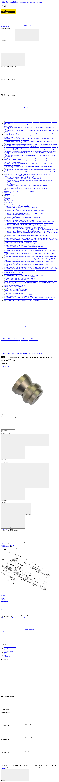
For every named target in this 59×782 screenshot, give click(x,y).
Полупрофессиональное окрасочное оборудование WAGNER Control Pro (23, 276)
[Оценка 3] (13, 481)
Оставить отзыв (5, 366)
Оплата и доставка (13, 2)
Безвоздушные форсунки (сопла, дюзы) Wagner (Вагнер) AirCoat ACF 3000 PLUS (28, 188)
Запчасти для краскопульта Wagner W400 (17, 212)
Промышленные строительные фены (13, 293)
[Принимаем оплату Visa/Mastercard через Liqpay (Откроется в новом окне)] (14, 617)
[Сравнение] (13, 59)
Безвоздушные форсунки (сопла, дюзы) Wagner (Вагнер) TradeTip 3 (24, 178)
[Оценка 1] (13, 469)
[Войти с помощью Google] (37, 440)
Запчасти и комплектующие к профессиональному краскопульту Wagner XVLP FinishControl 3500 (32, 239)
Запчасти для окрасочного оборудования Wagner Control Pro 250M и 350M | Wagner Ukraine (30, 221)
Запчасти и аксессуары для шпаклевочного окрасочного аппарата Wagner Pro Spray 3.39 (30, 223)
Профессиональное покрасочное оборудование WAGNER (19, 279)
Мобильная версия (29, 629)
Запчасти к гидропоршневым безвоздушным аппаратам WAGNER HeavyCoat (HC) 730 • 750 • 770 (32, 235)
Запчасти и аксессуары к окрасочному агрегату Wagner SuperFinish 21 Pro (26, 228)
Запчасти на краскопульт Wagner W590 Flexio (18, 214)
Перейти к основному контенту (9, 1)
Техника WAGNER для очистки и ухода (14, 285)
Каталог (3, 2)
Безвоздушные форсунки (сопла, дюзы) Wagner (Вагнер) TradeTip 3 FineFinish (27, 185)
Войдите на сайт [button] (5, 529)
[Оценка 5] (13, 494)
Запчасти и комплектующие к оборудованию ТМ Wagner (18, 296)
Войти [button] (2, 544)
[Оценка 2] (37, 469)
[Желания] (29, 73)
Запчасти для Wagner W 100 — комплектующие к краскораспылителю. (25, 210)
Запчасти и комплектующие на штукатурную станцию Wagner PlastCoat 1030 (27, 248)
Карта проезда (4, 768)
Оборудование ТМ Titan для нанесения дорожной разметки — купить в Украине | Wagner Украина (29, 282)
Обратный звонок (5, 712)
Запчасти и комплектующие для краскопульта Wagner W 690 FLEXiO (25, 217)
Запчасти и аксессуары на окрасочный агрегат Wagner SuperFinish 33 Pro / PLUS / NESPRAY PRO (32, 230)
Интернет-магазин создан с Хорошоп (10, 631)
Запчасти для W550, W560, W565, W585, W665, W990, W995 (23, 207)
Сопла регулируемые (12, 183)
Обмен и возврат (22, 2)
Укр (5, 5)
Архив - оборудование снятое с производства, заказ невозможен (20, 301)
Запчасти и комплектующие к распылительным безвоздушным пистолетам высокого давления (28, 299)
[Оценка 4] (37, 481)
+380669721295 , (28, 25)
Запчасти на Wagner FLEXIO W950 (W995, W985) (20, 216)
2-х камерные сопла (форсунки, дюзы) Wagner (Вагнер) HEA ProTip (24, 177)
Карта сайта (7, 656)
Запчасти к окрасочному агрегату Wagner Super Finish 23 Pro (22, 224)
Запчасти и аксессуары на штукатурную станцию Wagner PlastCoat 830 (25, 246)
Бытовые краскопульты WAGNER (13, 274)
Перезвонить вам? (5, 28)
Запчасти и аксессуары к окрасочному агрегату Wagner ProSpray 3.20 (25, 227)
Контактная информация (32, 2)
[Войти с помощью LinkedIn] (13, 452)
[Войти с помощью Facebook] (13, 440)
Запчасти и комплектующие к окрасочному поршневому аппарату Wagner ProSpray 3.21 (30, 231)
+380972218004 (5, 27)
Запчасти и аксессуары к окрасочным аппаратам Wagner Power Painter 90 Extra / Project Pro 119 (31, 225)
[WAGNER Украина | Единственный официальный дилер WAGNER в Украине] (8, 613)
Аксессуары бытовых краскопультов (13, 288)
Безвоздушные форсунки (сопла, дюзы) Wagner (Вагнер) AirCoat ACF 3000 (26, 187)
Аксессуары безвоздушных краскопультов (15, 290)
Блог (40, 2)
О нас (6, 2)
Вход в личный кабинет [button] (10, 647)
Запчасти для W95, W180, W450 (15, 209)
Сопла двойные (11, 184)
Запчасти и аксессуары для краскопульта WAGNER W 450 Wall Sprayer (25, 213)
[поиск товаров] (27, 35)
